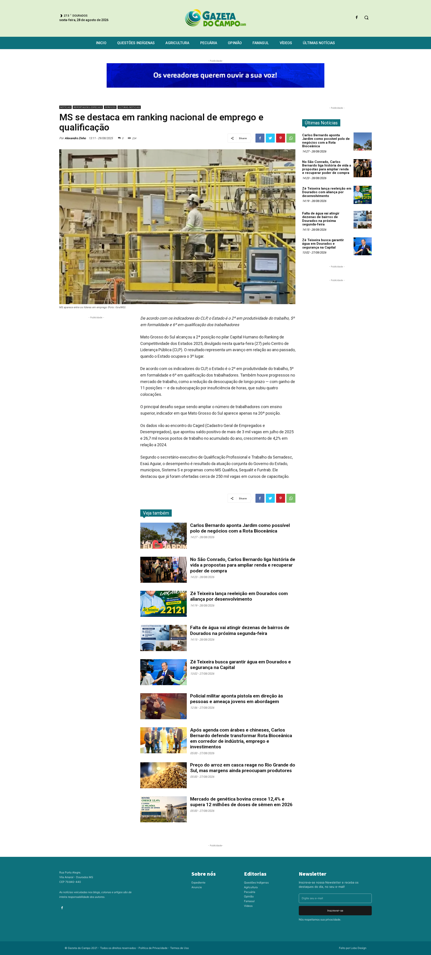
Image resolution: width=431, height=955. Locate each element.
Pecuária (249, 892)
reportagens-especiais (88, 107)
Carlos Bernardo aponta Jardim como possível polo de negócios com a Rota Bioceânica (240, 528)
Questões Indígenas (256, 882)
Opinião (249, 896)
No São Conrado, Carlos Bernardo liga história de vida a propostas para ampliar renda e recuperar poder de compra (242, 565)
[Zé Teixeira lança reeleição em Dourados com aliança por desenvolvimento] (163, 604)
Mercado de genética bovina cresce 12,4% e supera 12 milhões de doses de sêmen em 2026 (241, 801)
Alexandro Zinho (75, 138)
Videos (248, 905)
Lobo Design (358, 948)
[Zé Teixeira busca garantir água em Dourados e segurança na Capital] (163, 672)
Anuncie (196, 887)
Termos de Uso (179, 948)
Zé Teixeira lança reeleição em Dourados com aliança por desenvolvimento (239, 596)
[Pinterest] (280, 138)
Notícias (65, 107)
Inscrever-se (335, 910)
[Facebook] (357, 18)
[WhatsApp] (290, 138)
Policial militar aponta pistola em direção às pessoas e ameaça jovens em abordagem (236, 698)
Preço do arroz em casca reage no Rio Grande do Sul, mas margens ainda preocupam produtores (242, 767)
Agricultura (251, 887)
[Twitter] (270, 138)
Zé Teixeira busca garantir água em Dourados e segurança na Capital (323, 243)
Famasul (249, 901)
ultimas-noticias (129, 107)
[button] (366, 17)
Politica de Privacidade (153, 948)
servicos (110, 107)
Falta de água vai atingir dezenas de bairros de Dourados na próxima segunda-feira (320, 219)
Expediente (198, 882)
